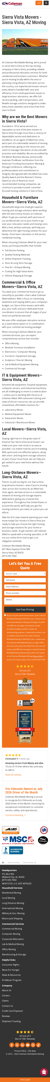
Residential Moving (11, 892)
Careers (6, 995)
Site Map (32, 1051)
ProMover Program (11, 980)
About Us (6, 990)
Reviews (6, 1016)
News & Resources (11, 974)
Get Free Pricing (25, 609)
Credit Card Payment (12, 1010)
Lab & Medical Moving (13, 944)
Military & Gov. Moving (13, 913)
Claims (5, 1000)
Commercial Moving (12, 928)
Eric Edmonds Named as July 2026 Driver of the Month (23, 790)
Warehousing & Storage (14, 954)
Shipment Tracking (11, 1021)
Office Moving (9, 949)
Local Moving (8, 897)
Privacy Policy (38, 656)
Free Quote (25, 1079)
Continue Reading (14, 815)
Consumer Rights (10, 964)
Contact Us (7, 1005)
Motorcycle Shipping (12, 918)
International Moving (12, 908)
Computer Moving (11, 933)
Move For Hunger (10, 969)
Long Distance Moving (13, 903)
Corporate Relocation (13, 939)
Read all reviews (13, 774)
